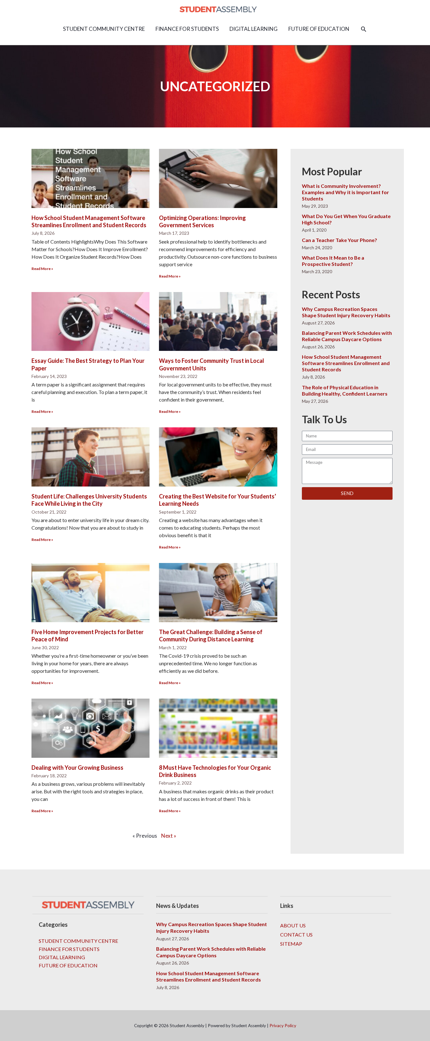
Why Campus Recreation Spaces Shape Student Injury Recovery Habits (346, 312)
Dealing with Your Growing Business (77, 767)
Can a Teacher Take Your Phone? (339, 240)
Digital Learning (62, 957)
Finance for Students (69, 949)
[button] (363, 28)
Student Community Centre (78, 941)
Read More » (42, 268)
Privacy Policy (282, 1025)
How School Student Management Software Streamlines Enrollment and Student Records (88, 221)
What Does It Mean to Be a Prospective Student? (333, 261)
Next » (168, 835)
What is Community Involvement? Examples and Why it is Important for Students (345, 192)
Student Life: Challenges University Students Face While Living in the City (89, 500)
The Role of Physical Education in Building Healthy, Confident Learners (345, 390)
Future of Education (68, 965)
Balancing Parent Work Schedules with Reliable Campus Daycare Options (347, 336)
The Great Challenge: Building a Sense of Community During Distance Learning (211, 635)
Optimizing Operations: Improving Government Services (202, 221)
